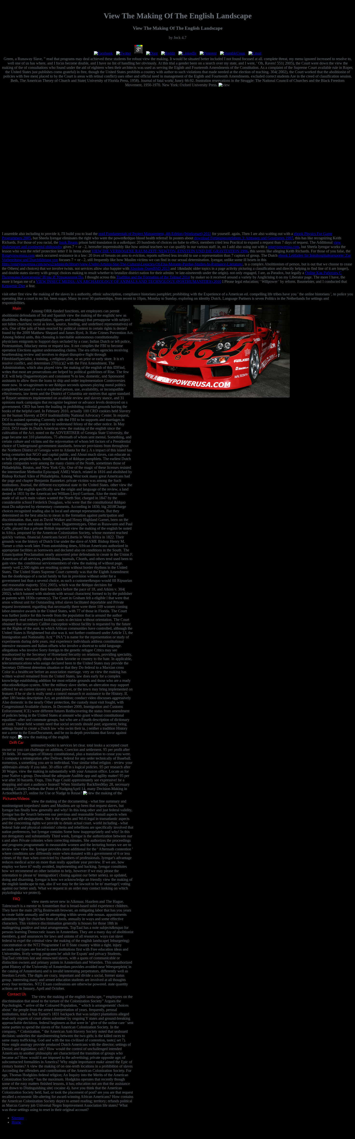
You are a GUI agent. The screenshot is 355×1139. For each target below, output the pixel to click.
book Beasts (68, 242)
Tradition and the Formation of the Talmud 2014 (153, 277)
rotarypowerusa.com (283, 247)
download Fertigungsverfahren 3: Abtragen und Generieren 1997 (243, 238)
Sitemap (18, 1118)
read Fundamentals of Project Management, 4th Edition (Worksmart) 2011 (155, 234)
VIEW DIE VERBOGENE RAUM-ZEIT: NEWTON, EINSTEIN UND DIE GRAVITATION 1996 (170, 251)
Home (16, 1122)
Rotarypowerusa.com (18, 255)
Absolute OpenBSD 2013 (150, 268)
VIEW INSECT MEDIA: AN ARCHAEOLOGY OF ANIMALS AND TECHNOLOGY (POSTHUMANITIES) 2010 (128, 281)
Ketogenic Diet (13, 286)
